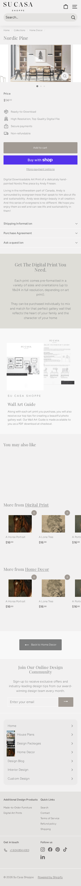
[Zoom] (65, 76)
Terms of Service (49, 818)
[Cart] (66, 7)
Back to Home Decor (43, 644)
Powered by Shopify (50, 877)
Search (44, 807)
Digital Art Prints (13, 812)
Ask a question (13, 242)
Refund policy (48, 823)
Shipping (45, 829)
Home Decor (36, 30)
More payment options (40, 169)
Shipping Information (18, 223)
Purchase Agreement (18, 233)
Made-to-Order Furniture (18, 807)
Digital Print (37, 504)
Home (7, 30)
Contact (45, 812)
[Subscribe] (65, 702)
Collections (19, 30)
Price (7, 93)
